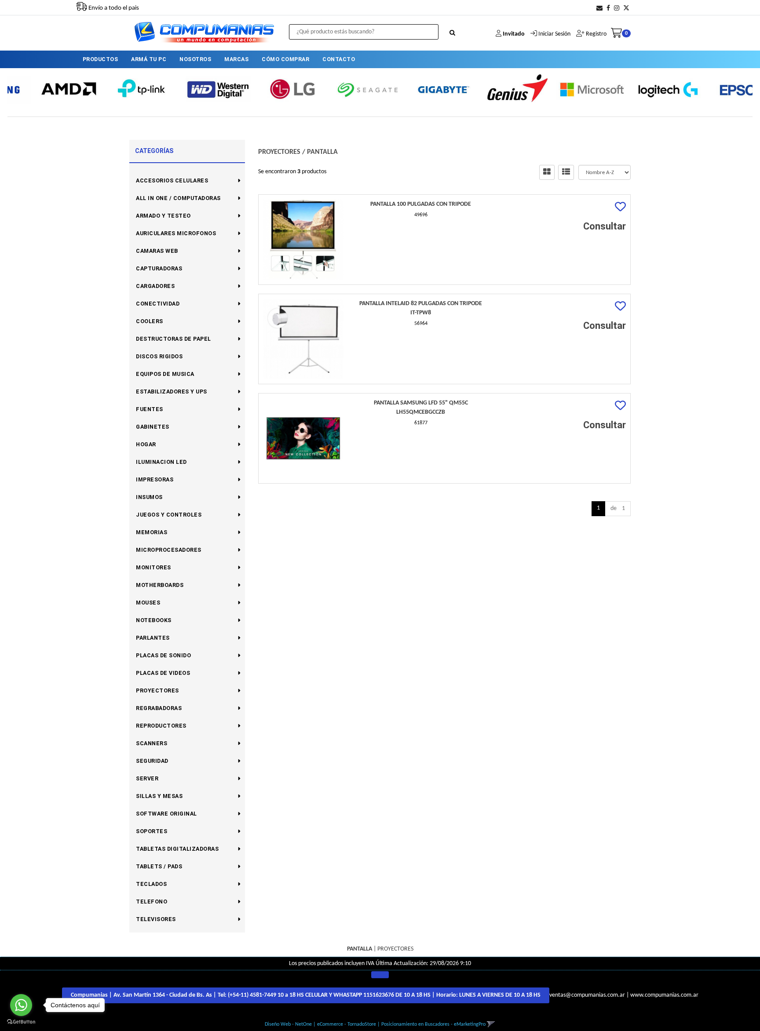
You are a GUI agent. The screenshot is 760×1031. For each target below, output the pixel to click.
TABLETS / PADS (159, 866)
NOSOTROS (195, 59)
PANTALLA (322, 152)
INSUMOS (149, 497)
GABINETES (152, 426)
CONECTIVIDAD (157, 303)
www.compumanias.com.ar (664, 995)
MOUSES (148, 602)
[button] (599, 8)
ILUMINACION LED (161, 462)
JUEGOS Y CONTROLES (168, 514)
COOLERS (149, 321)
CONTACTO (338, 59)
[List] (566, 172)
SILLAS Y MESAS (159, 796)
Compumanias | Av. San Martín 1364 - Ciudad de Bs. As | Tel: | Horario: (306, 995)
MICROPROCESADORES (168, 549)
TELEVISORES (156, 919)
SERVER (147, 778)
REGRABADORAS (159, 708)
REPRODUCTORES (161, 725)
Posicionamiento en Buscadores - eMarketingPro (433, 1024)
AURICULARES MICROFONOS (176, 233)
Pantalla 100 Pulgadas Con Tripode (420, 204)
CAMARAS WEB (157, 251)
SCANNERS (151, 743)
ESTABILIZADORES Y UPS (171, 391)
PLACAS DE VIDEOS (163, 673)
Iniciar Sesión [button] (554, 34)
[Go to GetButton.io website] (21, 1022)
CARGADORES (155, 286)
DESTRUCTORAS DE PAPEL (173, 338)
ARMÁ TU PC (148, 59)
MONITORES (153, 567)
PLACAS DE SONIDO (163, 655)
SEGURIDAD (152, 761)
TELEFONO (151, 901)
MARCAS (236, 59)
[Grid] (547, 172)
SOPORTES (151, 831)
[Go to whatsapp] (21, 1005)
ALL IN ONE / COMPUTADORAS (178, 198)
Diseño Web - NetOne (288, 1024)
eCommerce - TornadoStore (346, 1024)
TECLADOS (151, 884)
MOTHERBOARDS (159, 585)
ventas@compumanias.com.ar (587, 995)
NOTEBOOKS (154, 620)
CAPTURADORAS (159, 268)
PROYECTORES (157, 690)
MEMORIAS (151, 532)
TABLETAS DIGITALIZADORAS (177, 848)
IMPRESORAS (154, 479)
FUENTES (149, 409)
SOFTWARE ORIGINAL (166, 813)
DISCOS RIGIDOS (159, 356)
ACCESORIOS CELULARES (172, 180)
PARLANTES (153, 637)
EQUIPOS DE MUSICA (165, 374)
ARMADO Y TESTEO (163, 215)
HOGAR (146, 444)
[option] (45, 89)
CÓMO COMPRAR (285, 59)
